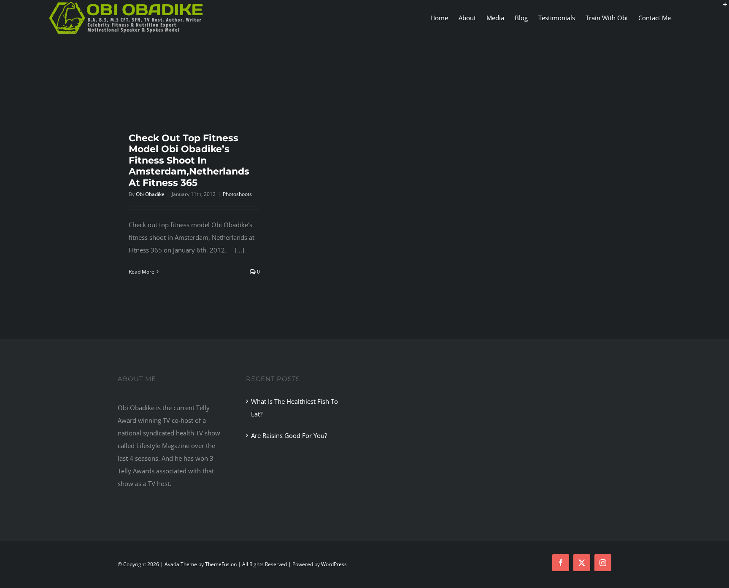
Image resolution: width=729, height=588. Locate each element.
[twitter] (581, 562)
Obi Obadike (150, 194)
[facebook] (560, 562)
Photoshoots (237, 194)
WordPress (334, 564)
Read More (141, 271)
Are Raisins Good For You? (289, 435)
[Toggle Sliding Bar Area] (721, 7)
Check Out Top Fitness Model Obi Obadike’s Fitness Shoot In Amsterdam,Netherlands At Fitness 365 (189, 160)
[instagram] (602, 562)
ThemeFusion (221, 564)
